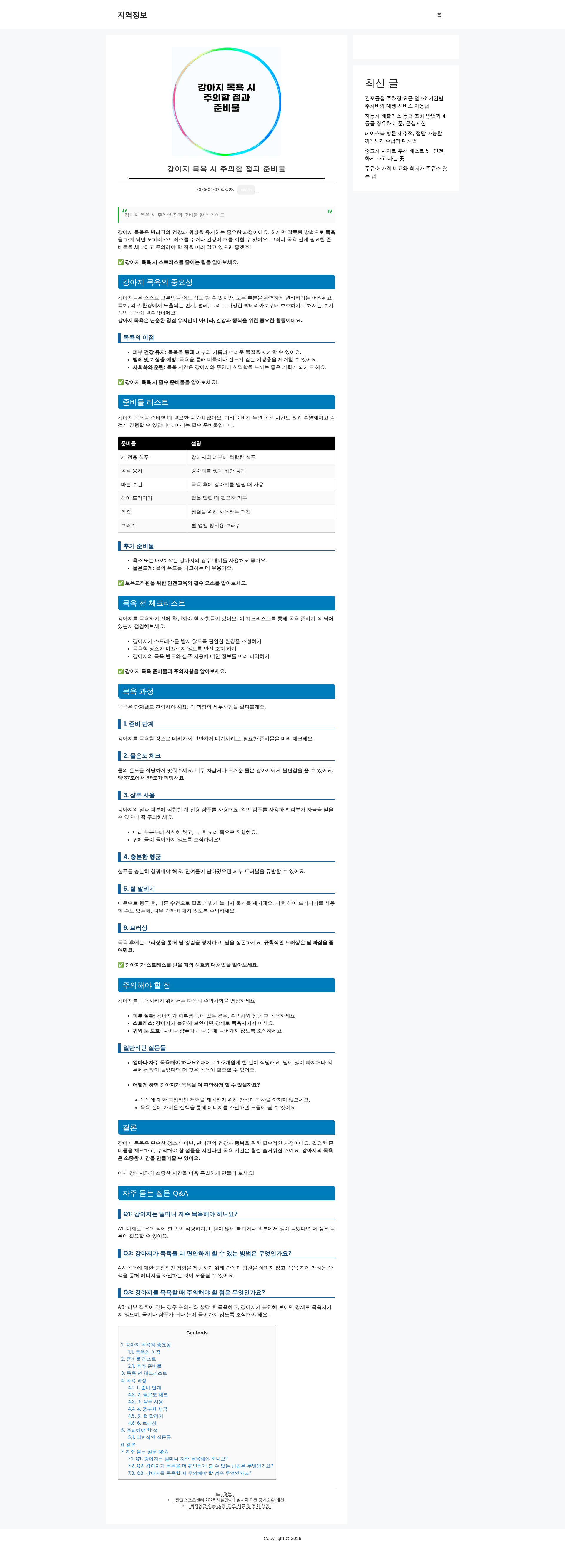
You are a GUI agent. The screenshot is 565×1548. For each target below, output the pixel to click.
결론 (128, 1444)
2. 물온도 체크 (148, 1394)
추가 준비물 (145, 1366)
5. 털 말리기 (145, 1416)
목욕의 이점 (144, 1352)
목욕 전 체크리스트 (144, 1373)
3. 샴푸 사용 (145, 1401)
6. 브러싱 (142, 1423)
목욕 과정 (134, 1380)
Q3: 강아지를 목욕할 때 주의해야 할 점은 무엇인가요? (189, 1473)
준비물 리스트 (138, 1359)
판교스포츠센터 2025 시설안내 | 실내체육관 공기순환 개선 (229, 1499)
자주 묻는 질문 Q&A (144, 1451)
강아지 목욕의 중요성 (146, 1344)
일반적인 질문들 (149, 1437)
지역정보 (132, 14)
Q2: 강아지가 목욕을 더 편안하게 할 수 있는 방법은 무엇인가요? (200, 1466)
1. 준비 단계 (144, 1387)
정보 (228, 1494)
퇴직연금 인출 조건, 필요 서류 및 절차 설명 (230, 1506)
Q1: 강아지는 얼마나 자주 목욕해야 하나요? (178, 1459)
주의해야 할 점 (139, 1430)
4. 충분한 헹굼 (147, 1409)
